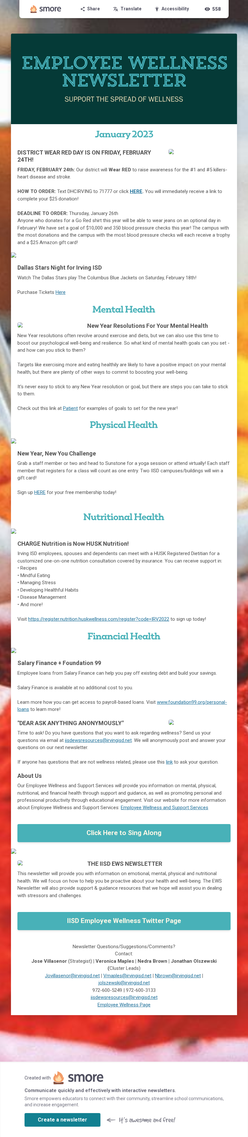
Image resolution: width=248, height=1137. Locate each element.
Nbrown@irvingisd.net (178, 976)
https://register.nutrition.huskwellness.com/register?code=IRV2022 (98, 619)
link (169, 762)
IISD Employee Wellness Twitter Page (124, 921)
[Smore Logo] (46, 9)
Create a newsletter (62, 1120)
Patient (70, 408)
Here (61, 292)
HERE (136, 191)
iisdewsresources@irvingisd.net (98, 740)
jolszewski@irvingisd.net (124, 983)
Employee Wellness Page (124, 1005)
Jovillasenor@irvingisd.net (72, 976)
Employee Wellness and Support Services (164, 807)
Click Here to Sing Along (124, 833)
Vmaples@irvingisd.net (127, 976)
